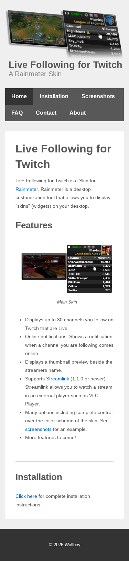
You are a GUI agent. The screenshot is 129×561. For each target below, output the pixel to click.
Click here (26, 496)
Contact (46, 113)
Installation (54, 96)
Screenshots (98, 96)
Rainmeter (26, 189)
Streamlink (57, 378)
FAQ (17, 113)
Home (19, 96)
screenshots (38, 429)
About (77, 113)
